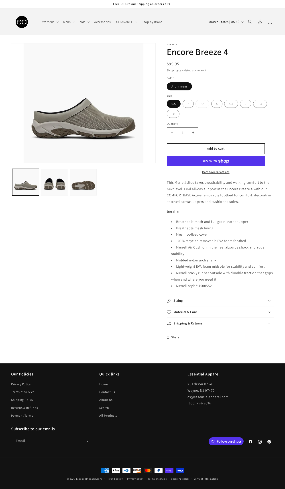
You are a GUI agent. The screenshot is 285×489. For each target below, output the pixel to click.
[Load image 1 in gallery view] (25, 182)
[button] (50, 21)
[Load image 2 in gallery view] (54, 182)
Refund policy (115, 478)
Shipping (172, 70)
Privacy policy (135, 478)
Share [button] (175, 337)
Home (103, 384)
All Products (108, 416)
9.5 (260, 104)
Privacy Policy (21, 384)
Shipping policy (180, 478)
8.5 (231, 104)
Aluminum (179, 86)
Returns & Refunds (24, 408)
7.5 (204, 105)
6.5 (173, 104)
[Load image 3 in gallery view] (83, 182)
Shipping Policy (22, 400)
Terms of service (157, 478)
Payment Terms (22, 416)
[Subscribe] (86, 441)
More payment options (216, 171)
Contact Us (107, 392)
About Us (106, 400)
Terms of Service (23, 392)
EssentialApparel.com (89, 478)
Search (104, 408)
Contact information (206, 478)
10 (173, 114)
